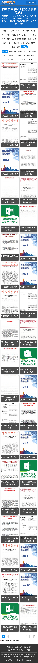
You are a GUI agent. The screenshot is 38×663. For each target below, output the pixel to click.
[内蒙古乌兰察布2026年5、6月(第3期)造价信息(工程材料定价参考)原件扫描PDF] (28, 189)
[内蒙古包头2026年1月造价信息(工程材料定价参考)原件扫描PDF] (28, 555)
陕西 (19, 39)
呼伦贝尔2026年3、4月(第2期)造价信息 (9, 371)
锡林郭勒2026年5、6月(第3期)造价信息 (9, 201)
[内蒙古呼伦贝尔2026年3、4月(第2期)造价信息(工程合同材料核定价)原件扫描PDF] (10, 359)
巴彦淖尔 (21, 56)
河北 (14, 35)
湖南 (33, 31)
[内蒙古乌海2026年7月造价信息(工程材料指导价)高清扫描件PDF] (10, 74)
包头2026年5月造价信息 (28, 259)
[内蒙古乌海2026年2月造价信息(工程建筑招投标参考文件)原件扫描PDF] (10, 443)
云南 (34, 35)
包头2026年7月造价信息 (9, 116)
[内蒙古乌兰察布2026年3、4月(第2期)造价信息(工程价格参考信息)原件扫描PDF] (28, 331)
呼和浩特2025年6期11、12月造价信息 (9, 628)
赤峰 (34, 52)
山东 (29, 39)
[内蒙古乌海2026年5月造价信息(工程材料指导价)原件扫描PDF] (10, 273)
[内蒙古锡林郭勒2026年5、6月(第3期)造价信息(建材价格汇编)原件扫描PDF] (10, 187)
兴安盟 (29, 60)
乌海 (16, 60)
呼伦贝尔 (13, 56)
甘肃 (22, 43)
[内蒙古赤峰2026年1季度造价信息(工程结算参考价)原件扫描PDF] (28, 414)
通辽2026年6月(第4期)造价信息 (28, 172)
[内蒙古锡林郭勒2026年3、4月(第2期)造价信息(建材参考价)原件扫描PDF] (10, 330)
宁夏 (28, 43)
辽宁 (5, 43)
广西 (24, 35)
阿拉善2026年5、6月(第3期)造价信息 (28, 229)
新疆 (18, 47)
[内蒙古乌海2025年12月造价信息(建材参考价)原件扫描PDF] (10, 585)
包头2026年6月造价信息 (9, 174)
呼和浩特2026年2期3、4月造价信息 (28, 371)
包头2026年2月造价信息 (28, 457)
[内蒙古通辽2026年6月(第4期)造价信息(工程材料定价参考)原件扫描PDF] (28, 160)
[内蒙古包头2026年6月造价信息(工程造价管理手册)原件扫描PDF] (10, 159)
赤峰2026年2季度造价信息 (9, 257)
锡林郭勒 (9, 60)
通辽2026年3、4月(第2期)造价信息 (9, 398)
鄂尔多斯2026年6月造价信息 (28, 143)
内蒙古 (24, 47)
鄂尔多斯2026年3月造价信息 (9, 427)
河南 (9, 35)
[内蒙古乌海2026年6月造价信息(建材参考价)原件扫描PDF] (10, 131)
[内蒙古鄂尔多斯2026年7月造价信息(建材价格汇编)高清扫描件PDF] (28, 74)
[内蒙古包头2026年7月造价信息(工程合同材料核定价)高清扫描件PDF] (10, 102)
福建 (28, 31)
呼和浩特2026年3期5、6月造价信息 (9, 229)
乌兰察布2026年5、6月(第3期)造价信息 (28, 201)
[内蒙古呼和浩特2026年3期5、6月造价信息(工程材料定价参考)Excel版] (10, 214)
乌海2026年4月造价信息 (9, 316)
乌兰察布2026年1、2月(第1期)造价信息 (28, 511)
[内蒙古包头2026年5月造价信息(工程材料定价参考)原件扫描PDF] (28, 245)
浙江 (17, 31)
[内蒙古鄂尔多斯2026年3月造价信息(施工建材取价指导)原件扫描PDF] (10, 414)
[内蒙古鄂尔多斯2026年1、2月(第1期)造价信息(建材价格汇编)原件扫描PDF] (28, 527)
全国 (5, 31)
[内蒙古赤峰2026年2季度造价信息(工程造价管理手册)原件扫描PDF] (10, 245)
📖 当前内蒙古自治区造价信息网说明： (11, 640)
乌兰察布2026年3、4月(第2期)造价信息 (28, 343)
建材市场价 (20, 650)
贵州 (9, 39)
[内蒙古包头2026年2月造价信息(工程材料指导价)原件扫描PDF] (28, 442)
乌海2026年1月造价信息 (9, 570)
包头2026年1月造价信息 (28, 570)
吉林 (10, 43)
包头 (29, 52)
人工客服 (27, 650)
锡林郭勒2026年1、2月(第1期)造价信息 (9, 511)
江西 (24, 39)
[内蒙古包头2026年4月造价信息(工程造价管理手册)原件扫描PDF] (28, 273)
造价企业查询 (27, 647)
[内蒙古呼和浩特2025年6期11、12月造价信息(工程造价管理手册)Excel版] (10, 612)
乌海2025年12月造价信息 (9, 599)
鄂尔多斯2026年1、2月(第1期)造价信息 (28, 539)
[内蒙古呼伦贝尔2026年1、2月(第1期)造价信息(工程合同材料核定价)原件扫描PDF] (10, 471)
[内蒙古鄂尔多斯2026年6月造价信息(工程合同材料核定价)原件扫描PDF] (28, 131)
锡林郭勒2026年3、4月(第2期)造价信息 (9, 343)
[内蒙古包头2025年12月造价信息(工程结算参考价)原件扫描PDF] (28, 584)
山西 (34, 39)
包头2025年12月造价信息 (28, 599)
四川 (3, 39)
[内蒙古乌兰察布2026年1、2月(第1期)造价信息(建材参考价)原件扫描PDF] (28, 499)
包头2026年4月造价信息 (28, 287)
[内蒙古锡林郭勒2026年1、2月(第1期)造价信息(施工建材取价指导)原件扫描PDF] (10, 499)
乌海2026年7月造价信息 (9, 87)
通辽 (6, 56)
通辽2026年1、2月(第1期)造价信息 (9, 539)
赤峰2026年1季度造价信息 (28, 427)
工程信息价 (10, 647)
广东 (19, 35)
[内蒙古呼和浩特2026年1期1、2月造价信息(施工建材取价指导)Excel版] (28, 469)
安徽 (14, 39)
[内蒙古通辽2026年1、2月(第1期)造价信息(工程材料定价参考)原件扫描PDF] (10, 527)
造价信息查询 (18, 647)
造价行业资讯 (11, 650)
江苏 (22, 31)
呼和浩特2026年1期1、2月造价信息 (28, 483)
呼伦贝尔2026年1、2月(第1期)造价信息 (9, 483)
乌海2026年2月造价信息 (9, 457)
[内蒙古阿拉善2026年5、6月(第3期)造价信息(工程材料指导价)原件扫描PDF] (28, 217)
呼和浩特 (21, 52)
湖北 (3, 35)
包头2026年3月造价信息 (28, 400)
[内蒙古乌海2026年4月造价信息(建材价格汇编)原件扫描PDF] (10, 302)
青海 (33, 43)
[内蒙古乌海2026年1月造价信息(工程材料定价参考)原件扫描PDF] (10, 556)
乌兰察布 (30, 56)
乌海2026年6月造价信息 (9, 145)
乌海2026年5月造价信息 (9, 287)
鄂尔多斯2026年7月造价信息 (28, 86)
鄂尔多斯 (13, 52)
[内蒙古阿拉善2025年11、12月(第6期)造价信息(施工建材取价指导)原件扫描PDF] (28, 615)
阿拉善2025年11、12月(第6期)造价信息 (28, 628)
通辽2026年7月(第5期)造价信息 (28, 114)
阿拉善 (22, 60)
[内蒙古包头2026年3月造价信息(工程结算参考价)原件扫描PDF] (28, 386)
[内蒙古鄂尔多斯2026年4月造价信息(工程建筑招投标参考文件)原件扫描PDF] (28, 302)
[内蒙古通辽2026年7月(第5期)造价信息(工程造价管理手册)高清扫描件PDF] (28, 102)
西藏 (13, 47)
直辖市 (11, 31)
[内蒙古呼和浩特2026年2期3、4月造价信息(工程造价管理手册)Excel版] (28, 357)
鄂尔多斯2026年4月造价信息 (28, 315)
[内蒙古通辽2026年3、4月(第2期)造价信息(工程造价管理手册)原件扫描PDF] (10, 385)
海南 (29, 35)
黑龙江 (16, 43)
